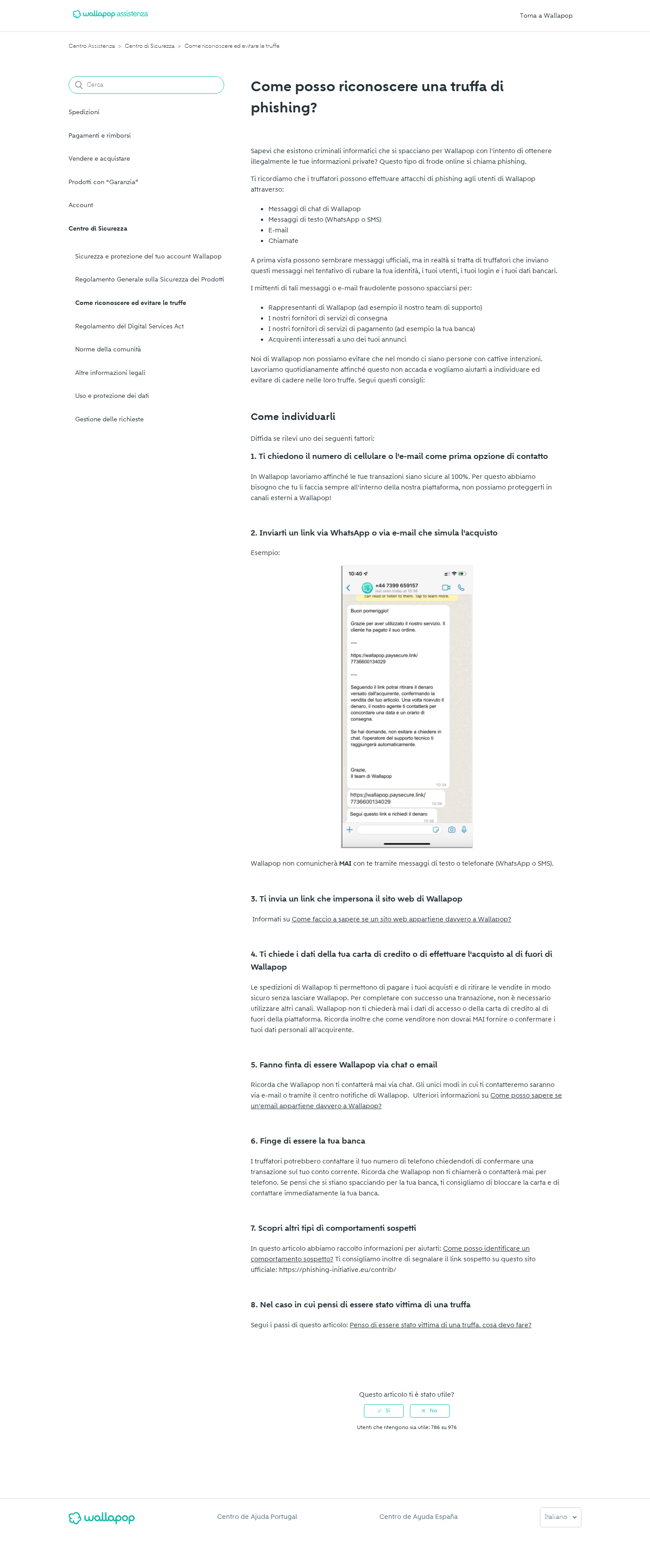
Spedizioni (84, 112)
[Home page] (111, 20)
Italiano (557, 1517)
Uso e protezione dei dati (112, 396)
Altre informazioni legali (110, 373)
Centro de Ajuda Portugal (257, 1517)
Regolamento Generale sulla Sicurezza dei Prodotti (149, 279)
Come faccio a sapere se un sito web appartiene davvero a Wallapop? (401, 919)
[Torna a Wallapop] (102, 1522)
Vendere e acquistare (99, 158)
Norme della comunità (108, 349)
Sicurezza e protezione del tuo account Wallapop (148, 256)
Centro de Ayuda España (418, 1517)
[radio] (384, 1411)
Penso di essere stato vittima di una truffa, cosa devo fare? (440, 1325)
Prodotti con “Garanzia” (103, 182)
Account (81, 205)
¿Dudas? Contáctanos (289, 1367)
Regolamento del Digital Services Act (129, 326)
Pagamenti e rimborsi (100, 135)
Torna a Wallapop (546, 15)
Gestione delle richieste (109, 419)
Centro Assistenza (92, 46)
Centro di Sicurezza (150, 46)
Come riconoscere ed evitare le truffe (231, 46)
